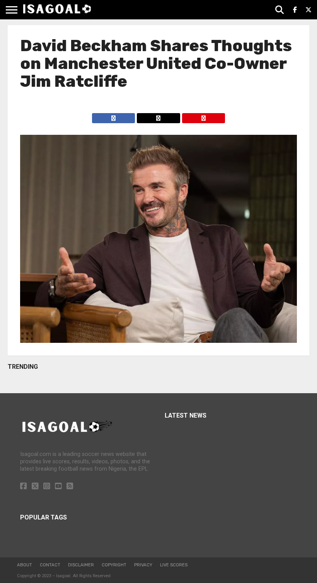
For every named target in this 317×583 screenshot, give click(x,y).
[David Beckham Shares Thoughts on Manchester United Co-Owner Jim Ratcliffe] (158, 340)
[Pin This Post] (203, 116)
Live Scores (173, 565)
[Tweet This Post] (158, 116)
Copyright (114, 565)
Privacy (143, 565)
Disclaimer (81, 565)
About (24, 565)
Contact (50, 565)
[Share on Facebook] (113, 116)
